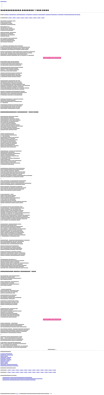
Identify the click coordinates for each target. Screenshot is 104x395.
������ (3, 358)
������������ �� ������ (9, 365)
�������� (12, 14)
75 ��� (46, 370)
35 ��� (14, 17)
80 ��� (50, 370)
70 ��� (42, 17)
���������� (20, 14)
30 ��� (9, 17)
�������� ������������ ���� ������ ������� (19, 379)
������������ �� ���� (72, 14)
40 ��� (18, 17)
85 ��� (54, 370)
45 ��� (22, 17)
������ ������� (51, 14)
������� (3, 1)
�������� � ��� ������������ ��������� (17, 377)
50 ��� (26, 17)
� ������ (29, 14)
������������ (12, 364)
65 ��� (38, 17)
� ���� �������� (6, 353)
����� (6, 14)
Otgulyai (17, 393)
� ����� (35, 14)
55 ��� (30, 17)
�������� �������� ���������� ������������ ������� (22, 378)
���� (2, 356)
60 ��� (34, 17)
